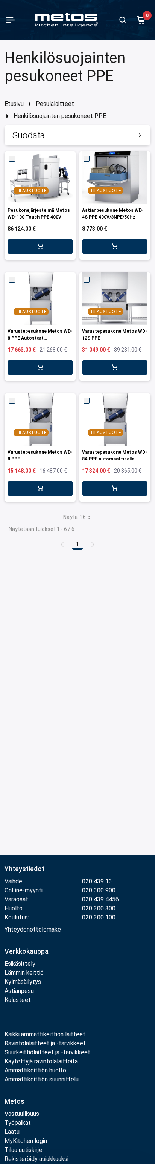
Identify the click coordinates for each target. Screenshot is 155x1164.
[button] (77, 135)
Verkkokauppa (27, 951)
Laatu (12, 1131)
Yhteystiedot (24, 869)
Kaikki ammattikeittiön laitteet (45, 1034)
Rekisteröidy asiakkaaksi (36, 1158)
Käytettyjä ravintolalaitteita (41, 1061)
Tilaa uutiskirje (23, 1149)
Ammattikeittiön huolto (35, 1070)
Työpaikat (18, 1122)
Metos (14, 1101)
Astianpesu (19, 990)
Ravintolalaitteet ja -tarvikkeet (45, 1043)
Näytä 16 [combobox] (74, 517)
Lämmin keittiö (24, 972)
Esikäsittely (20, 963)
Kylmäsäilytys (23, 981)
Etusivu (14, 103)
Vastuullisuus (22, 1113)
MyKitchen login (26, 1140)
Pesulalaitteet (55, 103)
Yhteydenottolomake (33, 929)
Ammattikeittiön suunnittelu (42, 1079)
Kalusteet (18, 999)
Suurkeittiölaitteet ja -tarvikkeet (47, 1052)
